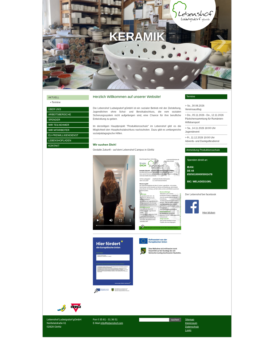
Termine (55, 102)
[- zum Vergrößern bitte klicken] (160, 192)
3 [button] (160, 90)
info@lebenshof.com (111, 323)
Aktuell (53, 97)
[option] (137, 44)
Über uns (54, 109)
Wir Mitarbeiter (58, 130)
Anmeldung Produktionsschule (203, 150)
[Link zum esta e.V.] (62, 311)
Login (188, 330)
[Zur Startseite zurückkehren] (192, 21)
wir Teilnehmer (58, 125)
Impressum (191, 323)
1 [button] (66, 90)
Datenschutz (192, 326)
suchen (175, 319)
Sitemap (189, 319)
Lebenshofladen (59, 140)
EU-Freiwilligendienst (63, 135)
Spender (54, 119)
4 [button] (207, 90)
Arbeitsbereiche (59, 114)
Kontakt (53, 145)
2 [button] (113, 90)
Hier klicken (208, 212)
